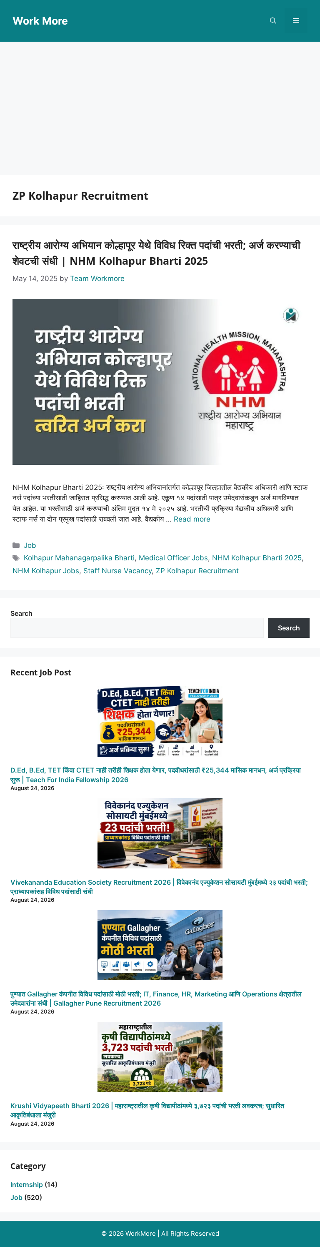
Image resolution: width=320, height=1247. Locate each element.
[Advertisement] (160, 104)
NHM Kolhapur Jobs (45, 571)
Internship (26, 1184)
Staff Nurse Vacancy (117, 571)
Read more (192, 519)
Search (21, 613)
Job (30, 545)
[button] (273, 20)
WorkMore (140, 1233)
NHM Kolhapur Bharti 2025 (257, 558)
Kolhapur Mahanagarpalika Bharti (79, 558)
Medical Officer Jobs (173, 558)
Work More (40, 21)
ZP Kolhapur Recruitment (197, 571)
